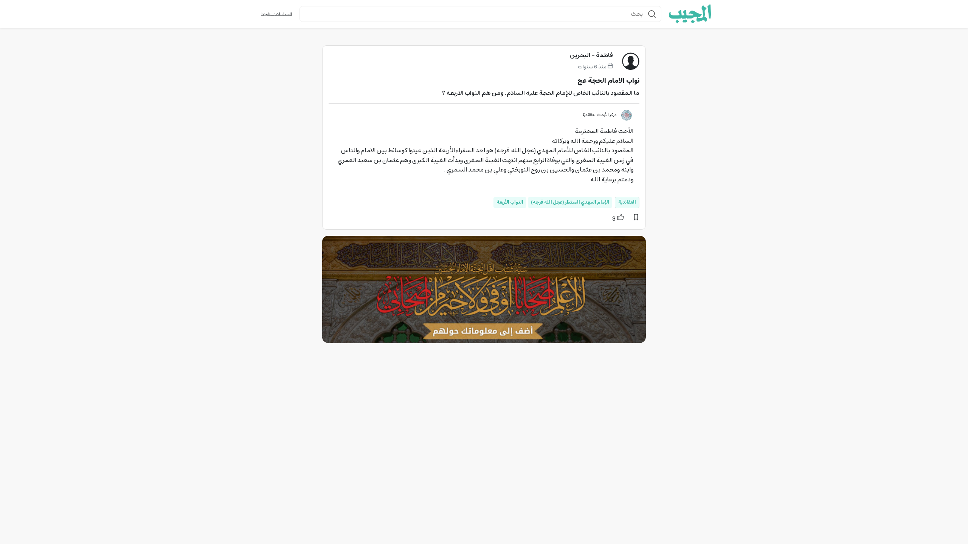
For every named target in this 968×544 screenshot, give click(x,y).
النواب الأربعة (509, 202)
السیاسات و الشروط (276, 14)
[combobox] (480, 14)
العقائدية (627, 202)
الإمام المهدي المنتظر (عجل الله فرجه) (570, 202)
